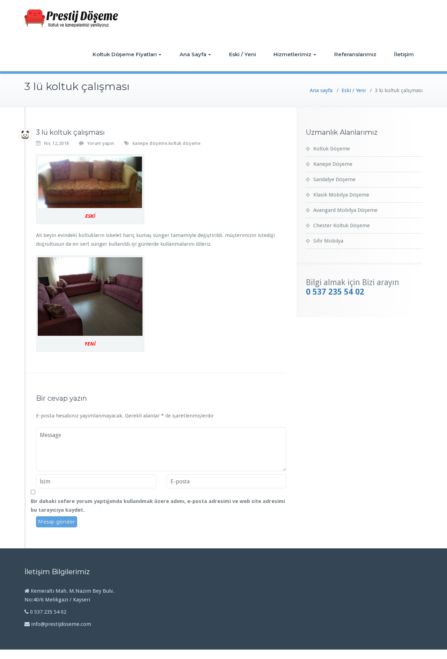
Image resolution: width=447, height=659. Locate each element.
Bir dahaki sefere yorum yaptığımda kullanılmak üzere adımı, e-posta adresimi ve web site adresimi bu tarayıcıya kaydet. (158, 505)
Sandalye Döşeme (334, 179)
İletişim (404, 54)
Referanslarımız (355, 54)
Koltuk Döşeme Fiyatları (125, 54)
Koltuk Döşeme (331, 149)
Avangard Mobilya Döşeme (345, 210)
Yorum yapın (100, 143)
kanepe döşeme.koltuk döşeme (167, 143)
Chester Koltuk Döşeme (341, 225)
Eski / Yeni (242, 54)
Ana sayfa (321, 90)
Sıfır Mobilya (328, 241)
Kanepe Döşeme (332, 164)
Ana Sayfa (192, 54)
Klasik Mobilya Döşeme (341, 195)
